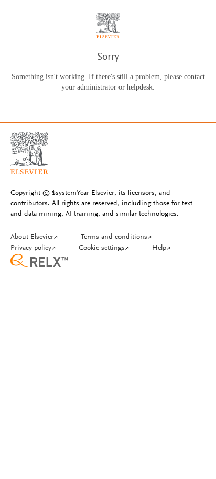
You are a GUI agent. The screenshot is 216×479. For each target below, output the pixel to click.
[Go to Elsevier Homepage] (29, 149)
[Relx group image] (108, 262)
